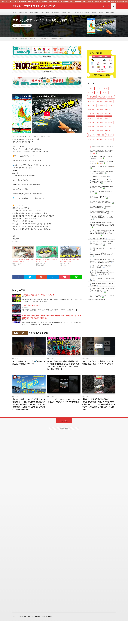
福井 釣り (100, 130)
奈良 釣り (100, 109)
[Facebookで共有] (18, 277)
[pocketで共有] (64, 277)
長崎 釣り (91, 135)
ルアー (97, 92)
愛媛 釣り (91, 122)
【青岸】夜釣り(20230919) (31, 305)
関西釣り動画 (23, 12)
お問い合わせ (110, 12)
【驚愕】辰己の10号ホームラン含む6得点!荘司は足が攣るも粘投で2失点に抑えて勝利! (102, 151)
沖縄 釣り (91, 126)
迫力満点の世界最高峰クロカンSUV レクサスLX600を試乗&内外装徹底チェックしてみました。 (102, 217)
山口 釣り (91, 114)
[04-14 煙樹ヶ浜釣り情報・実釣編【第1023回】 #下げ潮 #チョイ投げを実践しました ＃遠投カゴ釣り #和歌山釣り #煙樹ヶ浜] (16, 318)
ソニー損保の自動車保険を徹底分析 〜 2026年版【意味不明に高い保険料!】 (102, 211)
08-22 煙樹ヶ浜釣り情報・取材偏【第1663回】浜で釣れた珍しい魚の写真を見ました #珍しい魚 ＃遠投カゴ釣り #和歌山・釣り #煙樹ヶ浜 (63, 365)
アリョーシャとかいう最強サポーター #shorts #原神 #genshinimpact (101, 196)
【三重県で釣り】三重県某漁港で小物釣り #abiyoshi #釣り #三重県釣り (101, 172)
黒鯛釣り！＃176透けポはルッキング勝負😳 (103, 166)
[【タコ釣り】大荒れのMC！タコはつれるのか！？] (16, 298)
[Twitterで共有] (30, 277)
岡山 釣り (108, 114)
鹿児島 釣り (108, 139)
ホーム (14, 12)
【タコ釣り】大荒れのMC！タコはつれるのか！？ (39, 295)
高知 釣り (91, 139)
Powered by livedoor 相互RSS (96, 299)
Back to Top (64, 421)
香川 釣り (109, 135)
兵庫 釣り (100, 101)
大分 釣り (111, 105)
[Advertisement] (64, 507)
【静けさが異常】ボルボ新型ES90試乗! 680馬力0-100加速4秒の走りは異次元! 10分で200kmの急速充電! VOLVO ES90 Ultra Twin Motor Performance (102, 233)
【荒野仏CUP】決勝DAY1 (98, 238)
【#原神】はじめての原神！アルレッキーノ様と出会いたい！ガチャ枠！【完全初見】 (102, 201)
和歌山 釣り (26, 25)
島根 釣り (91, 118)
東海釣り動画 (34, 12)
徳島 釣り (108, 118)
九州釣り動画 (56, 12)
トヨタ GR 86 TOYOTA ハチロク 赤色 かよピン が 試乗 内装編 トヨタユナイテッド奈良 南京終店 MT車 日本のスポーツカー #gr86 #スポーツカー (102, 225)
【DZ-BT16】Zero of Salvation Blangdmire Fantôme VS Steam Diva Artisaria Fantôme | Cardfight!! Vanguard (101, 181)
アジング (90, 88)
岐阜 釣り (100, 114)
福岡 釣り (108, 130)
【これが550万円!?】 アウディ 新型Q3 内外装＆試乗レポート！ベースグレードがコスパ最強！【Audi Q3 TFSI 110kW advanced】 (102, 261)
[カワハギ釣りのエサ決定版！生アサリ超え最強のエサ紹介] (70, 252)
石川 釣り (91, 130)
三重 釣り (104, 92)
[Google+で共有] (41, 277)
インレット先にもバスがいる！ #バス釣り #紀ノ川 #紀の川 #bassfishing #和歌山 (63, 400)
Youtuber (86, 12)
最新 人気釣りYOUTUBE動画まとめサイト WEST (38, 617)
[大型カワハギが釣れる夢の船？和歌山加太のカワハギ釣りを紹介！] (23, 252)
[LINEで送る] (76, 277)
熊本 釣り (108, 126)
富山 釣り (108, 109)
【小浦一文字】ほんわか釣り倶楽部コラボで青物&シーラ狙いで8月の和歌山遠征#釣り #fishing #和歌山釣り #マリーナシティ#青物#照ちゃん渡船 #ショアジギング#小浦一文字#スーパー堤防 (29, 404)
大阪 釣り (91, 109)
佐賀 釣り (91, 101)
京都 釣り (111, 97)
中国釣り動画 (77, 12)
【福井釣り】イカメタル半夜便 (100, 176)
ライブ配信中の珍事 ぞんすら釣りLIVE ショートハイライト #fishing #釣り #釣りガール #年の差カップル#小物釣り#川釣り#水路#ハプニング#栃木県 (102, 273)
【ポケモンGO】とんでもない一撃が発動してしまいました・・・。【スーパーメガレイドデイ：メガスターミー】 (102, 243)
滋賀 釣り (100, 126)
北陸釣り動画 (45, 12)
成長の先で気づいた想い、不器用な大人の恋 (103, 146)
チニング (90, 92)
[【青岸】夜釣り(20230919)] (16, 308)
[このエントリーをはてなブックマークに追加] (53, 277)
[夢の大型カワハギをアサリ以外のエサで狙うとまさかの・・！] (47, 252)
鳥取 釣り (100, 139)
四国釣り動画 (66, 12)
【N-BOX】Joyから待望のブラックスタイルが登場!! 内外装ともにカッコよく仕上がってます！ (102, 254)
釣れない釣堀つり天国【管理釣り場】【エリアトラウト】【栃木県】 (102, 266)
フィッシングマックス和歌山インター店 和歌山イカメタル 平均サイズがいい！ (98, 362)
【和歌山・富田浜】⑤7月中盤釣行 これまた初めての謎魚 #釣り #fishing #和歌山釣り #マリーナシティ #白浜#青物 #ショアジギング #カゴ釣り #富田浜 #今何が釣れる (98, 404)
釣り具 (94, 12)
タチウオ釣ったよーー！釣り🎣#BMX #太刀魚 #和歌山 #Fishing (28, 362)
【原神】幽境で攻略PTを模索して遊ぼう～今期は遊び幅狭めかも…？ (102, 206)
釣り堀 (101, 12)
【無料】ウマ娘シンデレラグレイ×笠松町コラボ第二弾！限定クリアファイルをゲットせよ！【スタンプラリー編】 (102, 290)
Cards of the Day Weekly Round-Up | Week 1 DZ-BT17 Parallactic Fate (102, 186)
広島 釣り (100, 118)
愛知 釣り (100, 122)
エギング (97, 88)
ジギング (105, 88)
